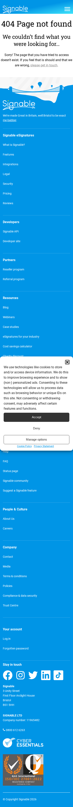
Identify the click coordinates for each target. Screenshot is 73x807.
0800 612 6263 (15, 730)
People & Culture (15, 509)
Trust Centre (10, 605)
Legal (6, 174)
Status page (10, 471)
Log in (7, 639)
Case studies (11, 327)
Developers (11, 222)
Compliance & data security (20, 595)
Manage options (36, 439)
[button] (67, 362)
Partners (9, 260)
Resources (10, 298)
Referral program (13, 279)
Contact (8, 557)
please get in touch (43, 65)
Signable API (11, 231)
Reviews (8, 203)
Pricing (7, 193)
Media (7, 566)
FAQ (5, 461)
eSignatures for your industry (21, 336)
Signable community (15, 481)
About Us (8, 519)
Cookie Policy (24, 446)
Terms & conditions (15, 576)
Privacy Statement (44, 446)
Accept (36, 417)
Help (6, 451)
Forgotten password (16, 648)
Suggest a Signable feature (19, 490)
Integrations (10, 164)
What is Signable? (14, 145)
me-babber (9, 120)
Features (8, 154)
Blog (6, 307)
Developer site (11, 241)
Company (10, 547)
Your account (12, 629)
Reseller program (13, 269)
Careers (8, 528)
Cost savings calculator (17, 346)
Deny (36, 428)
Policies (7, 586)
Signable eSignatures (18, 135)
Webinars (9, 317)
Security (8, 184)
